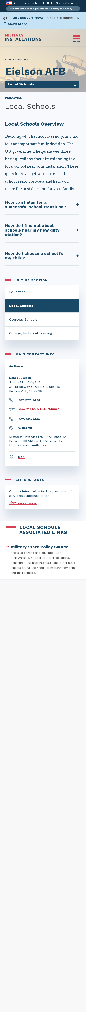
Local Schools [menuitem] (21, 84)
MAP (21, 457)
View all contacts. (23, 502)
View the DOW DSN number (38, 408)
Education (17, 292)
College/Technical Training (30, 333)
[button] (43, 8)
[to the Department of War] (9, 3)
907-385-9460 (29, 419)
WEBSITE (25, 428)
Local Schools (21, 306)
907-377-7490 (29, 400)
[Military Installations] (23, 40)
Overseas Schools (23, 319)
